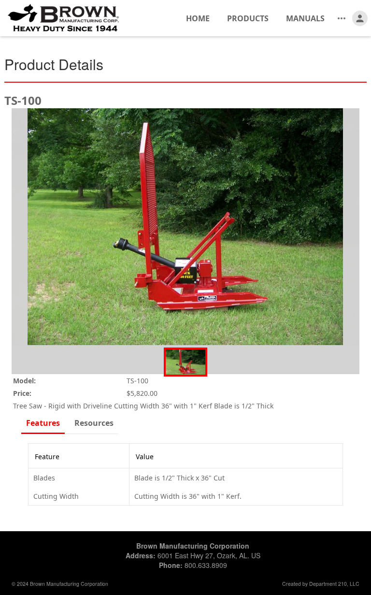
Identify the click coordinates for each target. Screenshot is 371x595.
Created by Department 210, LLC (320, 583)
